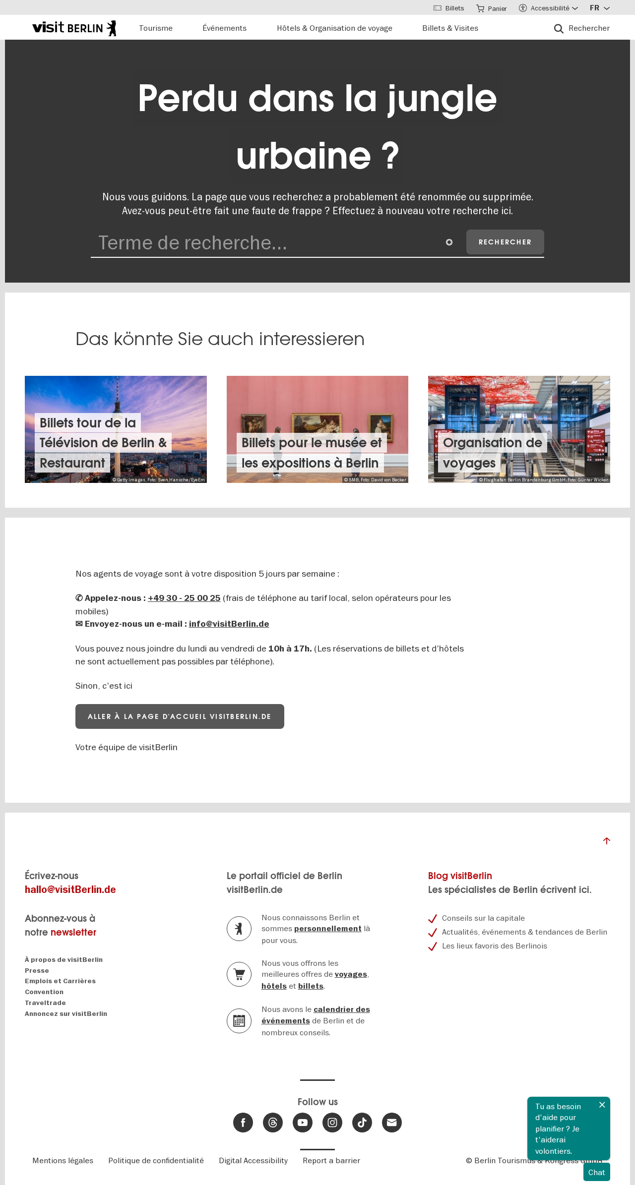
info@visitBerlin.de (229, 624)
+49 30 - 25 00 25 (184, 598)
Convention (44, 992)
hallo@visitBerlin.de (70, 890)
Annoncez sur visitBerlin (66, 1013)
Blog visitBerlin (460, 876)
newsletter (73, 932)
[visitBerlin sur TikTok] (362, 1122)
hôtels (274, 986)
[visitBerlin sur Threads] (273, 1122)
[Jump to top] (606, 843)
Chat (596, 1172)
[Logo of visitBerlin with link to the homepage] (74, 27)
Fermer (602, 1105)
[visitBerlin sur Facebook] (243, 1122)
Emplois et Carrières (60, 981)
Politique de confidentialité (156, 1160)
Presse (37, 970)
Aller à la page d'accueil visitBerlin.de (180, 716)
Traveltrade (45, 1003)
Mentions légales (62, 1160)
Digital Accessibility (253, 1160)
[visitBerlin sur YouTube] (303, 1122)
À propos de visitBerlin (64, 959)
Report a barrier (331, 1160)
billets (310, 986)
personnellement (328, 929)
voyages (351, 974)
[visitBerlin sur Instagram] (332, 1122)
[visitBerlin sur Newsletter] (392, 1122)
